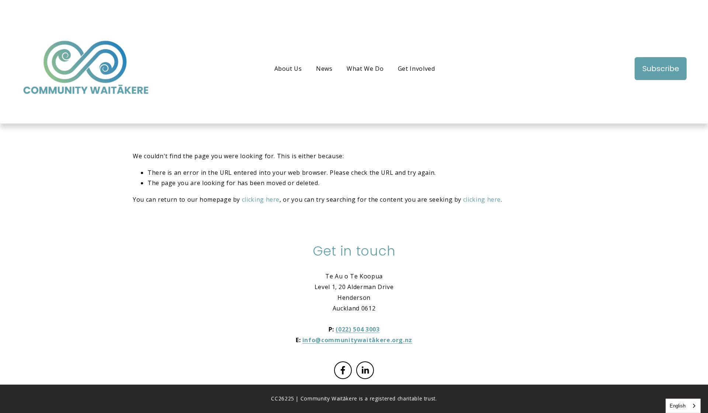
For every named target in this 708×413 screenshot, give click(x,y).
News (324, 69)
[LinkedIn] (365, 370)
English (678, 406)
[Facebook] (343, 370)
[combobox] (683, 406)
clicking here (261, 199)
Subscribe (660, 68)
